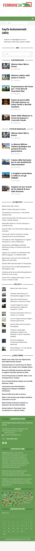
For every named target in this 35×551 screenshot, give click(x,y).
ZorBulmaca (12, 473)
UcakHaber (12, 461)
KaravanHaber (15, 459)
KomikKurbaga (15, 471)
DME (14, 483)
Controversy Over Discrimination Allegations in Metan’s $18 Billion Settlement (13, 389)
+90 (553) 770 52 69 (9, 433)
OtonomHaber (6, 455)
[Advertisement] (18, 11)
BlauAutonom (20, 481)
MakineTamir (20, 461)
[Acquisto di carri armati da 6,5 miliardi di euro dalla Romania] (6, 189)
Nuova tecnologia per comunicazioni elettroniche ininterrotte (18, 342)
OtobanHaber (14, 465)
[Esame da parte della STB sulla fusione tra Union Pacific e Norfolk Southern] (6, 102)
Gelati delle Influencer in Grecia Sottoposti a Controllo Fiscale (21, 117)
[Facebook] (6, 443)
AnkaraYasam (14, 457)
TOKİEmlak (28, 475)
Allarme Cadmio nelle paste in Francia (20, 76)
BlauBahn (21, 479)
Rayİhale (14, 475)
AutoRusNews (20, 483)
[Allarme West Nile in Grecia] (6, 66)
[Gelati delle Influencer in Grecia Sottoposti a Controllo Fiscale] (6, 117)
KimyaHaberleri (15, 455)
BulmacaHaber (16, 467)
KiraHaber (21, 465)
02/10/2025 (16, 167)
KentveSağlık (20, 473)
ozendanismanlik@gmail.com (12, 435)
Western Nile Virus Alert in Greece (14, 394)
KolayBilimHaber (25, 463)
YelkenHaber (23, 459)
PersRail (12, 481)
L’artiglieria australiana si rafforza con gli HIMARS (21, 175)
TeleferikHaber (18, 453)
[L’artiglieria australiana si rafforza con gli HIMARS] (6, 175)
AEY (26, 465)
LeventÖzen (23, 455)
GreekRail (27, 481)
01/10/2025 (16, 154)
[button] (32, 18)
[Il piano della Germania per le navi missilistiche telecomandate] (6, 162)
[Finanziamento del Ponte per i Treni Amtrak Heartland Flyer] (6, 88)
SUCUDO (4, 453)
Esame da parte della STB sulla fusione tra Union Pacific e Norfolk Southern (21, 103)
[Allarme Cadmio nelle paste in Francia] (6, 77)
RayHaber (11, 453)
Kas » (4, 534)
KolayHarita (23, 471)
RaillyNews (18, 355)
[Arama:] (17, 23)
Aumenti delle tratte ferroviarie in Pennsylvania (16, 263)
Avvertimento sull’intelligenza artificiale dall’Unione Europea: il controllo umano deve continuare (16, 247)
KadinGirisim (5, 457)
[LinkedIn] (3, 443)
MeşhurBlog (20, 475)
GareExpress (28, 479)
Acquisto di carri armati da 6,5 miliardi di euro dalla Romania (21, 189)
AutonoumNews (13, 479)
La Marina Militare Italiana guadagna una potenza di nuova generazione (21, 147)
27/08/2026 (16, 69)
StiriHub (10, 483)
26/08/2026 (16, 123)
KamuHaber (5, 461)
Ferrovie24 (5, 483)
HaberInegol (5, 465)
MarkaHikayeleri (7, 467)
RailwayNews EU (7, 485)
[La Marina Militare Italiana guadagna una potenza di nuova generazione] (6, 146)
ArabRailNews (6, 481)
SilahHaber (5, 463)
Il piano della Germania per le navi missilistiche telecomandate (21, 162)
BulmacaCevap (6, 471)
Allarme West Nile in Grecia (20, 65)
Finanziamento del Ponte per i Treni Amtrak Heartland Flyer (22, 88)
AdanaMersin (22, 457)
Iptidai (26, 461)
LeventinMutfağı (6, 475)
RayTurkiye (5, 473)
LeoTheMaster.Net (14, 463)
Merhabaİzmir (6, 459)
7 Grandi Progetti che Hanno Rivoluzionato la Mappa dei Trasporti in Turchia (19, 307)
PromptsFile (28, 483)
